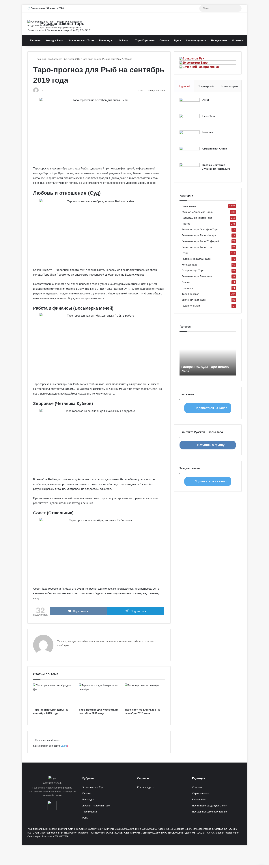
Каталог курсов (196, 40)
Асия (205, 99)
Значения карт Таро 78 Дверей (200, 241)
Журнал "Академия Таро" (96, 805)
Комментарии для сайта (50, 745)
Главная (35, 40)
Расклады (105, 40)
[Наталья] (190, 137)
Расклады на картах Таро (197, 217)
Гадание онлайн (191, 305)
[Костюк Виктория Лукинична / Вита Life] (190, 170)
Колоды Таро (54, 40)
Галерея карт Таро (193, 270)
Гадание (86, 793)
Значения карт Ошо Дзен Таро (200, 229)
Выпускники (219, 40)
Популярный (206, 86)
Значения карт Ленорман (197, 276)
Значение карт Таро (81, 40)
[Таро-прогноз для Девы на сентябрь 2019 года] (53, 694)
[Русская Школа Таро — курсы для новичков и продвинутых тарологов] (61, 23)
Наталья (207, 132)
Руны (177, 40)
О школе (237, 40)
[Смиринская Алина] (190, 153)
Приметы (187, 288)
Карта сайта (199, 799)
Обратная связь (201, 793)
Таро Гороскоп (144, 40)
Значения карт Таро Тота (197, 247)
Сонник (164, 40)
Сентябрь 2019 (72, 59)
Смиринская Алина (214, 148)
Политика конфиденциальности (209, 805)
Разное (186, 223)
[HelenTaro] (190, 121)
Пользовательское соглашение (209, 811)
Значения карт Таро (194, 299)
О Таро (123, 40)
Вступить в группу (211, 444)
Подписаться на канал (211, 408)
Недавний (184, 86)
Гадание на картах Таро (196, 258)
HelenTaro (208, 116)
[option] (208, 355)
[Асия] (190, 105)
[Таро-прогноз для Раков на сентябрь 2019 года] (145, 694)
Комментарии (229, 86)
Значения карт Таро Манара (199, 235)
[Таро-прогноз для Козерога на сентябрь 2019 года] (99, 694)
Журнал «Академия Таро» (197, 212)
